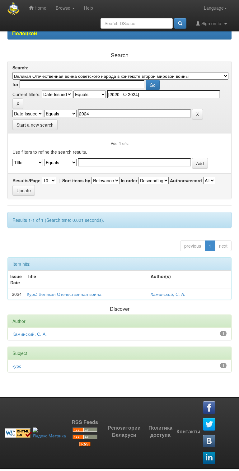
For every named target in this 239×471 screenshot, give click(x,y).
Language (214, 8)
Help (88, 8)
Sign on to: (212, 23)
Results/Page (26, 180)
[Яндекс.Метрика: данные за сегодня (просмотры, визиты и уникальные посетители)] (49, 433)
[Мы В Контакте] (209, 441)
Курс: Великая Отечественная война (64, 294)
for (15, 84)
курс (16, 366)
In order (129, 180)
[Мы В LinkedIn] (209, 458)
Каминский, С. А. (168, 294)
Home (39, 8)
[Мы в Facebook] (209, 407)
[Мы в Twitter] (209, 424)
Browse (64, 8)
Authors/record (186, 180)
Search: (20, 67)
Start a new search (35, 125)
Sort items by (76, 180)
